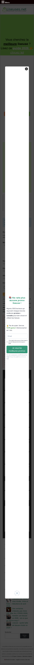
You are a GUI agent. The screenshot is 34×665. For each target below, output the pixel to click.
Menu (7, 2)
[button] (3, 2)
